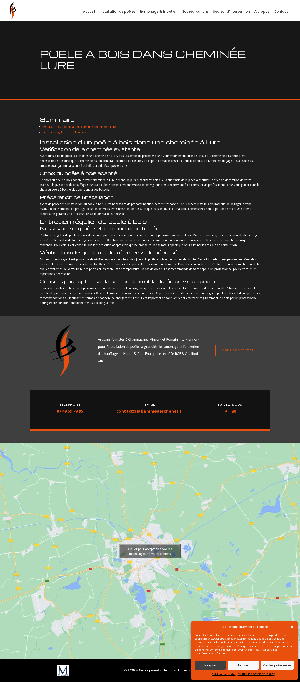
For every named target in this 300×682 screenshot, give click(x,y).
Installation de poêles (118, 11)
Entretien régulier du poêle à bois (64, 132)
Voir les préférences (277, 665)
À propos (261, 11)
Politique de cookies (224, 674)
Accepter (210, 665)
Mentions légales (175, 670)
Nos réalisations (195, 11)
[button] (292, 627)
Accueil (89, 11)
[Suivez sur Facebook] (226, 412)
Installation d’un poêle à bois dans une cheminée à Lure (79, 127)
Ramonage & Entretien (158, 11)
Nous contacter (238, 350)
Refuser (243, 665)
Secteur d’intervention (231, 11)
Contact (281, 11)
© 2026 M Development (141, 670)
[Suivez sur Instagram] (234, 412)
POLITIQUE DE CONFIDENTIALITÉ (256, 674)
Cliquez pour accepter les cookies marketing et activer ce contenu (150, 551)
